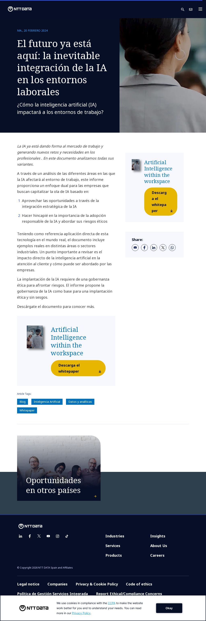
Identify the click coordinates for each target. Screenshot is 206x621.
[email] (135, 247)
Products (113, 555)
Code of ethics (139, 584)
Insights (157, 536)
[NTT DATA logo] (16, 9)
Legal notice (28, 584)
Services (112, 545)
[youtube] (48, 536)
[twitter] (163, 247)
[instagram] (57, 536)
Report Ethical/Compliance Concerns (129, 593)
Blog (23, 402)
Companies (57, 584)
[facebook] (144, 247)
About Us (158, 545)
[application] (103, 608)
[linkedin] (153, 247)
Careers (157, 555)
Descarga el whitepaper (69, 368)
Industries (114, 536)
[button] (185, 9)
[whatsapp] (172, 247)
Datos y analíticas (80, 402)
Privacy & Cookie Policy (97, 584)
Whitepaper (27, 410)
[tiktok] (66, 536)
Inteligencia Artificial (47, 402)
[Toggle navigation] (201, 9)
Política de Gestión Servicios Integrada (52, 593)
